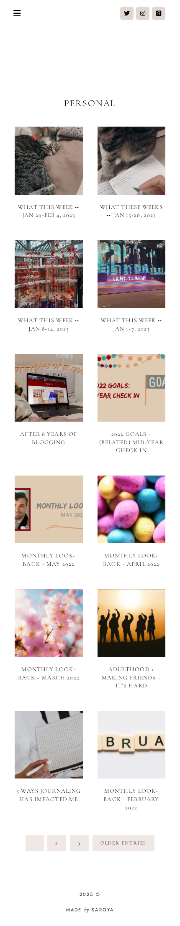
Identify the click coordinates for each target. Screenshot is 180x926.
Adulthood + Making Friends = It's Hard (131, 677)
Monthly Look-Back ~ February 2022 (131, 799)
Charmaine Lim (90, 58)
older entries (123, 843)
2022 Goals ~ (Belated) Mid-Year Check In (131, 442)
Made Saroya (90, 909)
